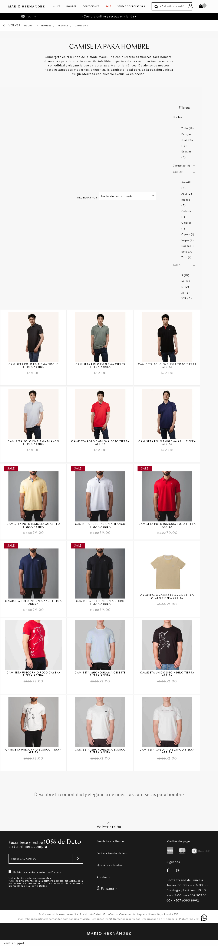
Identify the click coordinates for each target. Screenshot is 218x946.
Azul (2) (186, 193)
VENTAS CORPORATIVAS (131, 6)
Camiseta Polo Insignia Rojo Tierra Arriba (167, 525)
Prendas (63, 25)
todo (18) (187, 128)
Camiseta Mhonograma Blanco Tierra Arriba (100, 751)
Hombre (71, 6)
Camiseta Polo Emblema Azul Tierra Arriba (167, 443)
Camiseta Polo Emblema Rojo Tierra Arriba (100, 443)
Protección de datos (112, 853)
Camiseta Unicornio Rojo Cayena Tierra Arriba (33, 674)
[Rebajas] (33, 493)
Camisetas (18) (181, 165)
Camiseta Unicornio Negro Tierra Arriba (167, 674)
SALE (108, 6)
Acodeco (103, 877)
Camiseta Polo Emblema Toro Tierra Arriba (167, 366)
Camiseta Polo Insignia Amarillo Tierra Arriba (33, 525)
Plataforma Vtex (189, 919)
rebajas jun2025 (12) (187, 140)
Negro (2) (187, 240)
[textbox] (175, 6)
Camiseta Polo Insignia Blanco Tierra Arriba (100, 525)
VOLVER (14, 25)
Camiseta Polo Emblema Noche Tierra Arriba (33, 366)
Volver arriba (109, 826)
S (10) (185, 275)
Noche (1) (187, 246)
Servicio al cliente (110, 841)
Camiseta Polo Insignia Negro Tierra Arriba (100, 602)
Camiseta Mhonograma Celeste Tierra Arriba (100, 674)
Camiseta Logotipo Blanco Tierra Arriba (167, 751)
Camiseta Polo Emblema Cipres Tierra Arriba (100, 366)
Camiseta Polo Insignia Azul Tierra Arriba (33, 602)
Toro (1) (186, 257)
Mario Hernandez (29, 25)
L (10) (185, 287)
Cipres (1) (187, 234)
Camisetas (81, 25)
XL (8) (185, 292)
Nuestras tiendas (110, 865)
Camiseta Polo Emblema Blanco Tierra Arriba (33, 443)
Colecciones (91, 6)
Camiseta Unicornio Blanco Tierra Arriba (33, 751)
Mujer (56, 6)
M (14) (185, 281)
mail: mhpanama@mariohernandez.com (43, 919)
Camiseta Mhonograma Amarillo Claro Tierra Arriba (167, 597)
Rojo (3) (186, 251)
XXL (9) (186, 298)
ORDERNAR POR (87, 197)
